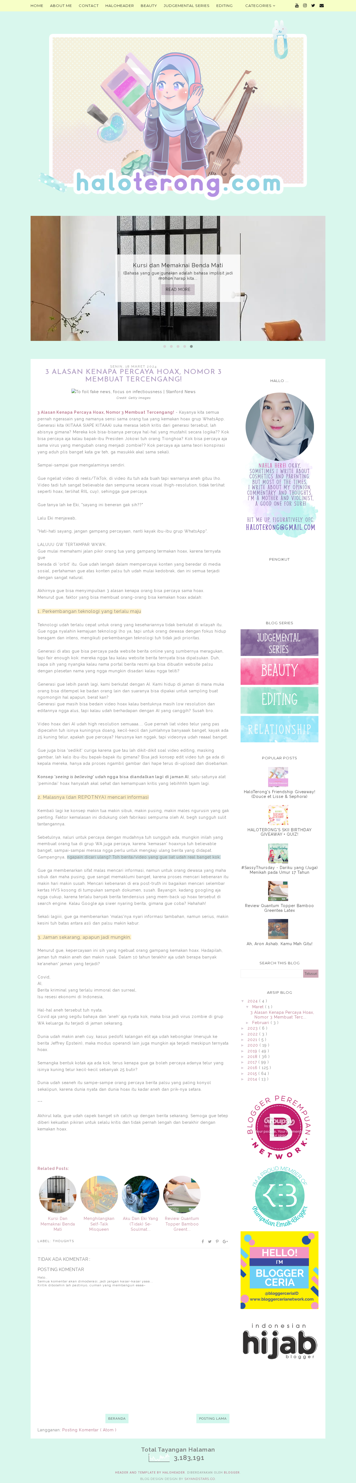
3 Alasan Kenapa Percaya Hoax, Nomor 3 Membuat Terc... (282, 1014)
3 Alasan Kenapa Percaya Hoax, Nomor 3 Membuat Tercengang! (106, 412)
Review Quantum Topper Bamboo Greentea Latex (279, 908)
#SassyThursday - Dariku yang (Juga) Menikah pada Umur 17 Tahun (279, 870)
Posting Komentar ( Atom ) (89, 1430)
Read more (178, 289)
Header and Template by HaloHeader (150, 1472)
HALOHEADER (119, 5)
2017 (253, 1062)
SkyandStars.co (199, 1479)
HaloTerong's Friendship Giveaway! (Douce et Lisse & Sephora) (279, 794)
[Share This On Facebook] (203, 1242)
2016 (253, 1067)
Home (37, 5)
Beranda (117, 1418)
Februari (261, 1022)
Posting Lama (213, 1418)
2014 (253, 1079)
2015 (253, 1073)
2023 (253, 1028)
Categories (259, 5)
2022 (253, 1034)
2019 (253, 1051)
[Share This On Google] (225, 1242)
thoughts (63, 1241)
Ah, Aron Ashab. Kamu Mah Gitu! (280, 944)
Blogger (232, 1472)
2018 (253, 1056)
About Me (61, 5)
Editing (224, 5)
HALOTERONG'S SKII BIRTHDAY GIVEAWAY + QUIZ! (280, 832)
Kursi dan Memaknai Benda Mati (178, 265)
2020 (253, 1045)
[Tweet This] (210, 1242)
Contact (89, 5)
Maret (258, 1007)
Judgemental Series (187, 5)
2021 (253, 1039)
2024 (253, 1001)
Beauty (149, 5)
